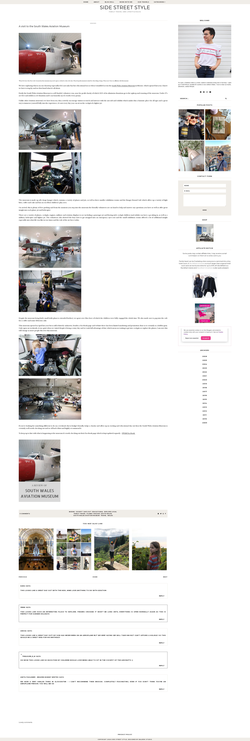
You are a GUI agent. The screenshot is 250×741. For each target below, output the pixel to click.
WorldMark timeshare (197, 263)
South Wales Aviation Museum (123, 86)
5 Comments (25, 513)
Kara (22, 586)
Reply (161, 596)
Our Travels (143, 2)
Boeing (72, 511)
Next (165, 577)
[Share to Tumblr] (163, 514)
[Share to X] (160, 514)
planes (90, 513)
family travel (80, 513)
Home (85, 2)
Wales (110, 515)
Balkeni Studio (145, 739)
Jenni (22, 607)
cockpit (79, 511)
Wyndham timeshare (205, 268)
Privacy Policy (125, 734)
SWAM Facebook (128, 433)
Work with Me (126, 2)
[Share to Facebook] (158, 514)
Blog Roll (109, 2)
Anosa (23, 631)
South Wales (106, 513)
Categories (159, 2)
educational (97, 511)
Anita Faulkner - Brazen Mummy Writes (39, 677)
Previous (23, 577)
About (96, 2)
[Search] (226, 98)
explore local (110, 511)
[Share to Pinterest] (165, 514)
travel (104, 515)
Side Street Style (125, 7)
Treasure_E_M (28, 656)
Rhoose (96, 513)
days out (87, 511)
